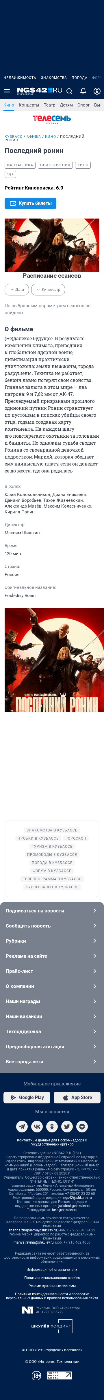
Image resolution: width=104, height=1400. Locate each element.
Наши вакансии (24, 1016)
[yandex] (82, 1126)
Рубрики (16, 941)
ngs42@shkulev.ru (77, 1198)
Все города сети (24, 1062)
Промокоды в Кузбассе (52, 855)
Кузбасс (14, 137)
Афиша (34, 137)
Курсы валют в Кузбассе (52, 887)
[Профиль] (97, 91)
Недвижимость (19, 78)
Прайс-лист (19, 971)
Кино (8, 105)
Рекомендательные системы (52, 1286)
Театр (49, 105)
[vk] (37, 1126)
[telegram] (22, 1126)
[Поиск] (69, 91)
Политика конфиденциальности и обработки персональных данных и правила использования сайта (52, 1296)
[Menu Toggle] (7, 91)
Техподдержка (23, 1031)
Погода (80, 78)
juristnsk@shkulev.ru (74, 1206)
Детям (66, 105)
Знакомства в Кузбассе (52, 830)
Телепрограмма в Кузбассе (52, 879)
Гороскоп (76, 838)
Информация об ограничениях (52, 1270)
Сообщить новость (28, 926)
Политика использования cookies (52, 1278)
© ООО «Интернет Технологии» (52, 1361)
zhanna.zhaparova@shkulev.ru (33, 1230)
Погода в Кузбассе (52, 863)
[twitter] (67, 1126)
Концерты (29, 105)
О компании (20, 986)
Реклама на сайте (26, 956)
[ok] (52, 1126)
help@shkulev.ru (64, 1210)
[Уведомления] (83, 91)
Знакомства (54, 78)
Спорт (83, 105)
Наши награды (23, 1001)
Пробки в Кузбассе (38, 838)
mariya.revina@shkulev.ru (34, 1242)
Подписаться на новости (35, 911)
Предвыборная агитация (35, 1046)
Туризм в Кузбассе (52, 847)
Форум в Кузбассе (52, 871)
